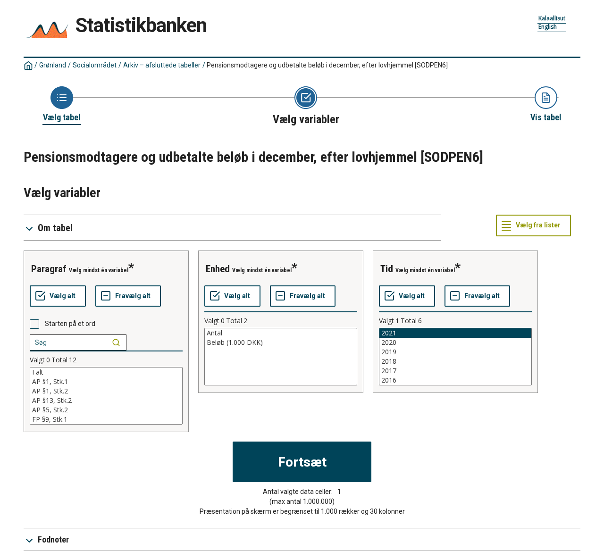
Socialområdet (95, 65)
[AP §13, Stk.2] (106, 400)
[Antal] (281, 333)
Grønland (52, 65)
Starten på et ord (70, 323)
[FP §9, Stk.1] (106, 419)
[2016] (455, 380)
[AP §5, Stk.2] (106, 410)
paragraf (49, 269)
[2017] (455, 371)
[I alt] (106, 372)
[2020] (455, 342)
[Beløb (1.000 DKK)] (281, 342)
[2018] (455, 361)
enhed (218, 269)
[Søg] (116, 342)
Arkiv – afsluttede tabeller (162, 65)
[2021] (455, 333)
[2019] (455, 352)
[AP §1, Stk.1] (106, 381)
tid (386, 269)
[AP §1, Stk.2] (106, 391)
